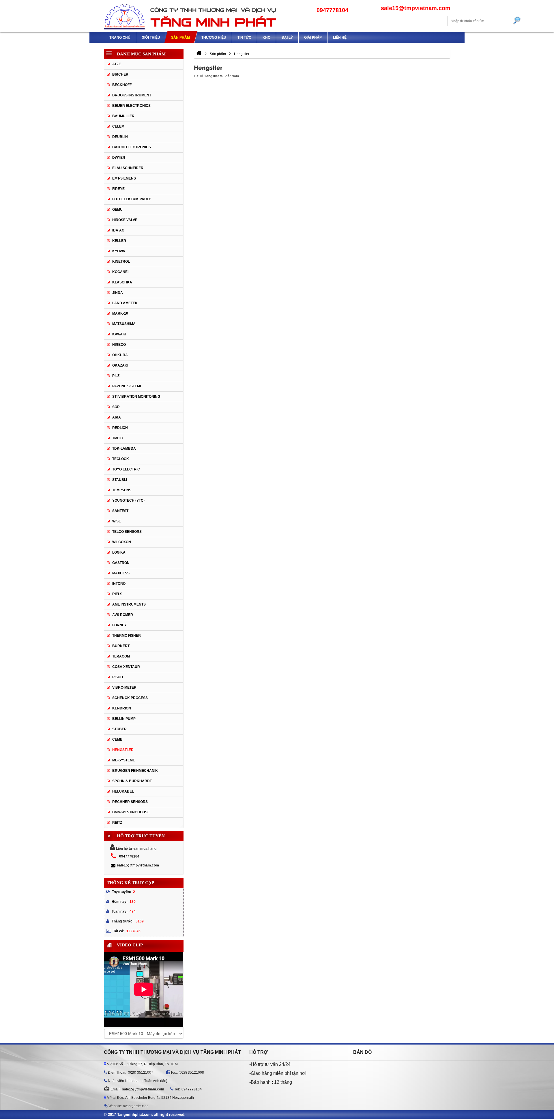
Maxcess (121, 573)
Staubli (119, 480)
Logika (119, 552)
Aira (116, 417)
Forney (119, 625)
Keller (119, 241)
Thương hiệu (213, 38)
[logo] (190, 16)
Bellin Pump (124, 719)
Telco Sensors (127, 532)
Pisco (117, 677)
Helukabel (123, 791)
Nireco (119, 345)
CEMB (117, 739)
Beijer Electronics (131, 106)
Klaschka (122, 282)
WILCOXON (121, 542)
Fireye (118, 189)
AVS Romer (122, 615)
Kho (266, 38)
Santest (120, 511)
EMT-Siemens (124, 178)
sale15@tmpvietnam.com (138, 865)
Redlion (120, 428)
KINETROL (121, 261)
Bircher (120, 74)
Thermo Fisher (126, 636)
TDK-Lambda (124, 449)
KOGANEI (120, 272)
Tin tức (244, 38)
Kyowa (118, 251)
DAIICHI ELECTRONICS (131, 147)
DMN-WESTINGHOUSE (131, 812)
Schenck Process (130, 698)
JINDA (117, 293)
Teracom (121, 656)
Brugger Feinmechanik (135, 771)
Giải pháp (313, 38)
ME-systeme (123, 760)
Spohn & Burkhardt (132, 781)
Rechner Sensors (130, 802)
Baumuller (123, 116)
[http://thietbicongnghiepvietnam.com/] (199, 54)
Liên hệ (340, 38)
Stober (119, 729)
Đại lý (287, 38)
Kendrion (121, 708)
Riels (117, 594)
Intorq (119, 584)
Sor (116, 407)
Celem (118, 126)
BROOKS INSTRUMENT (131, 95)
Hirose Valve (124, 220)
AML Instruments (129, 604)
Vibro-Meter (124, 687)
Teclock (120, 459)
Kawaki (119, 334)
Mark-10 (120, 313)
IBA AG (118, 230)
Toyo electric (126, 469)
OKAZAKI (120, 365)
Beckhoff (122, 85)
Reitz (117, 823)
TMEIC (117, 438)
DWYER (118, 158)
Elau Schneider (127, 168)
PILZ (115, 376)
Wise (116, 521)
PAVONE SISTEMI (126, 386)
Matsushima (124, 324)
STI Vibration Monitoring (136, 397)
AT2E (116, 64)
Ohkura (120, 355)
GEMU (117, 210)
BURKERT (121, 646)
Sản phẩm (180, 38)
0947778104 (129, 856)
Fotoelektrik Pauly (131, 199)
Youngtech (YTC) (128, 500)
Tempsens (121, 490)
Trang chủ (119, 38)
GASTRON (121, 563)
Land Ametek (125, 303)
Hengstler (123, 750)
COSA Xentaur (126, 667)
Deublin (120, 137)
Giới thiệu (151, 38)
